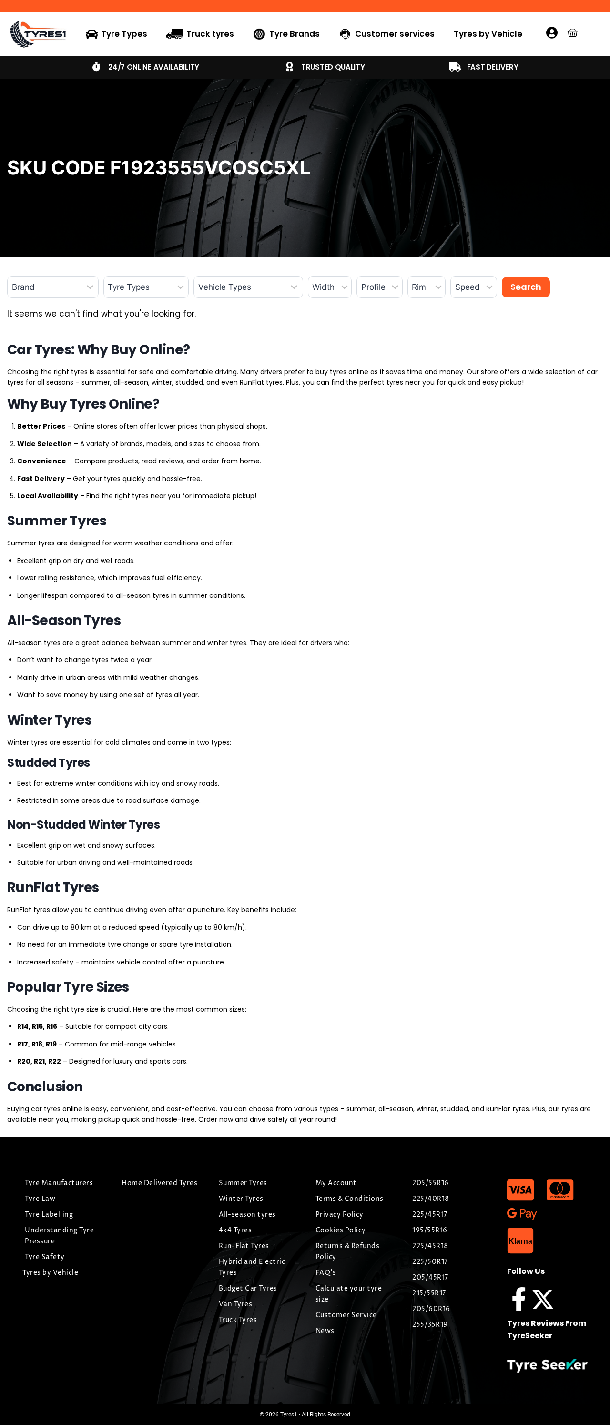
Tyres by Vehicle (488, 34)
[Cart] (572, 32)
